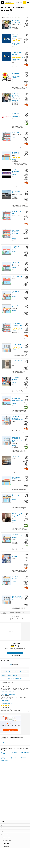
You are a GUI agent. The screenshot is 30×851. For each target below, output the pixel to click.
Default (25, 14)
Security (10, 740)
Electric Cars (25, 697)
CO (5, 612)
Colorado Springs (11, 612)
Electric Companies (16, 115)
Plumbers (19, 709)
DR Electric (3, 685)
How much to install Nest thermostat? (10, 675)
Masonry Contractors (3, 755)
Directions (18, 43)
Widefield (18, 740)
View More (26, 762)
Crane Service (14, 755)
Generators (20, 194)
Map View (6, 13)
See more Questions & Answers (15, 678)
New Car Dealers (21, 24)
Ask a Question (16, 664)
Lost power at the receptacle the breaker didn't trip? (12, 668)
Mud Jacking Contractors (13, 758)
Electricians (14, 24)
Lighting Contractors (22, 401)
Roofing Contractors (3, 758)
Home (2, 612)
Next (22, 618)
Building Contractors (20, 612)
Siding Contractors (25, 752)
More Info (18, 25)
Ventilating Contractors (22, 38)
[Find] (24, 2)
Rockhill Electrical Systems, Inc (8, 694)
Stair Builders (14, 752)
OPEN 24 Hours (20, 17)
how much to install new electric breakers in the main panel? (14, 671)
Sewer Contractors (5, 760)
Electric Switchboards (22, 74)
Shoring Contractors (3, 753)
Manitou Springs (2, 741)
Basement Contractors (23, 755)
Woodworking (23, 757)
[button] (28, 2)
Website (14, 25)
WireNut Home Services (6, 703)
